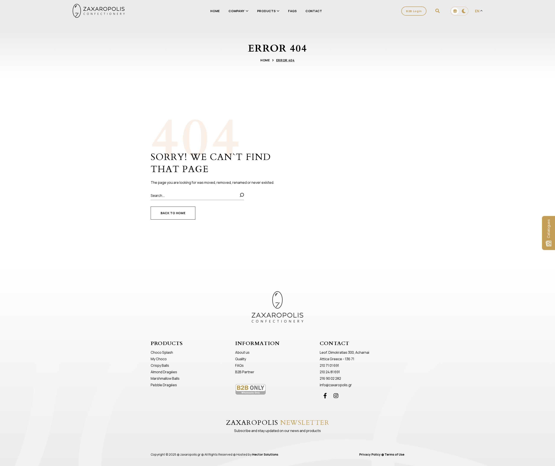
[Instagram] (336, 395)
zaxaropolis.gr (190, 454)
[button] (438, 10)
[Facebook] (325, 395)
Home (265, 60)
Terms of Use (394, 454)
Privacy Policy (370, 454)
